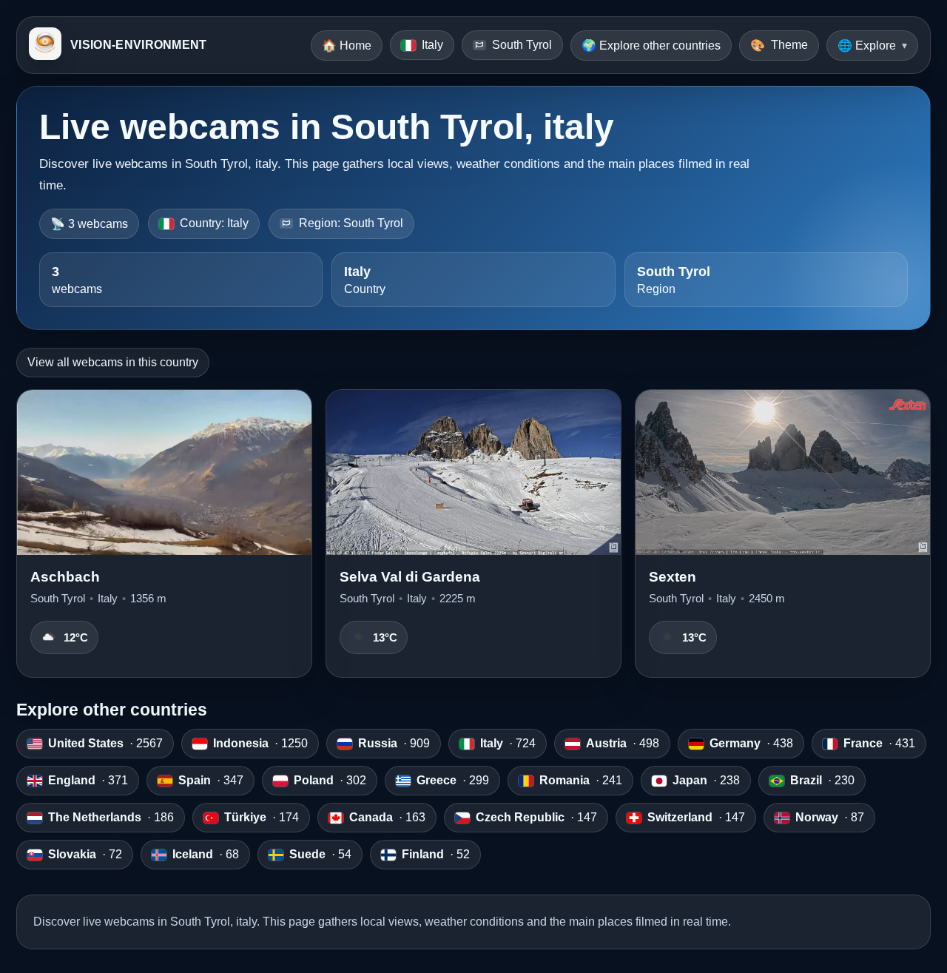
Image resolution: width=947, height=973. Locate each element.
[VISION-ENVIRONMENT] (45, 45)
